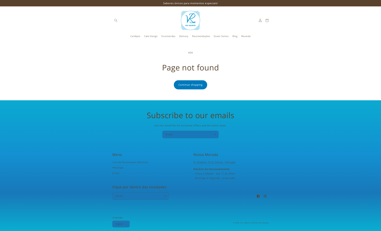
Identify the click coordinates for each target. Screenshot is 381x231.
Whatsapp (117, 167)
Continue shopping (190, 84)
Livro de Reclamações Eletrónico (130, 162)
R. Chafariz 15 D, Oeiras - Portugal (214, 162)
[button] (115, 20)
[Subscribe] (215, 134)
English (119, 223)
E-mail (115, 173)
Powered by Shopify (260, 223)
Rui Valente (245, 223)
